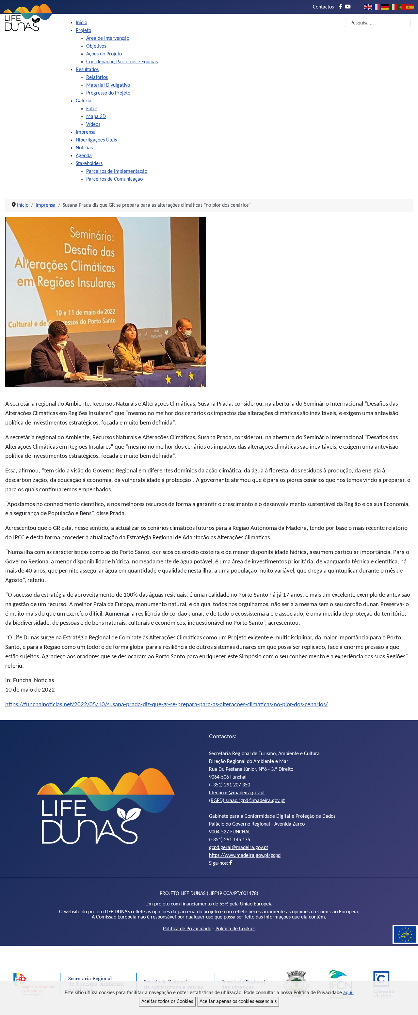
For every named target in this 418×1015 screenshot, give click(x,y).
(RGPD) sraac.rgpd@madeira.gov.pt (247, 800)
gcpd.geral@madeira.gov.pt (238, 847)
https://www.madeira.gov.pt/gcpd (245, 855)
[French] (376, 7)
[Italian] (393, 7)
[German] (385, 7)
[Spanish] (410, 7)
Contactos (323, 7)
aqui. (348, 992)
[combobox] (377, 23)
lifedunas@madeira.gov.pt (237, 793)
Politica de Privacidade (187, 929)
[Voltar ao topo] (406, 1003)
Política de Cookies (235, 929)
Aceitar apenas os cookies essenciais (238, 1001)
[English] (368, 7)
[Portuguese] (402, 7)
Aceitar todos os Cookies (167, 1001)
